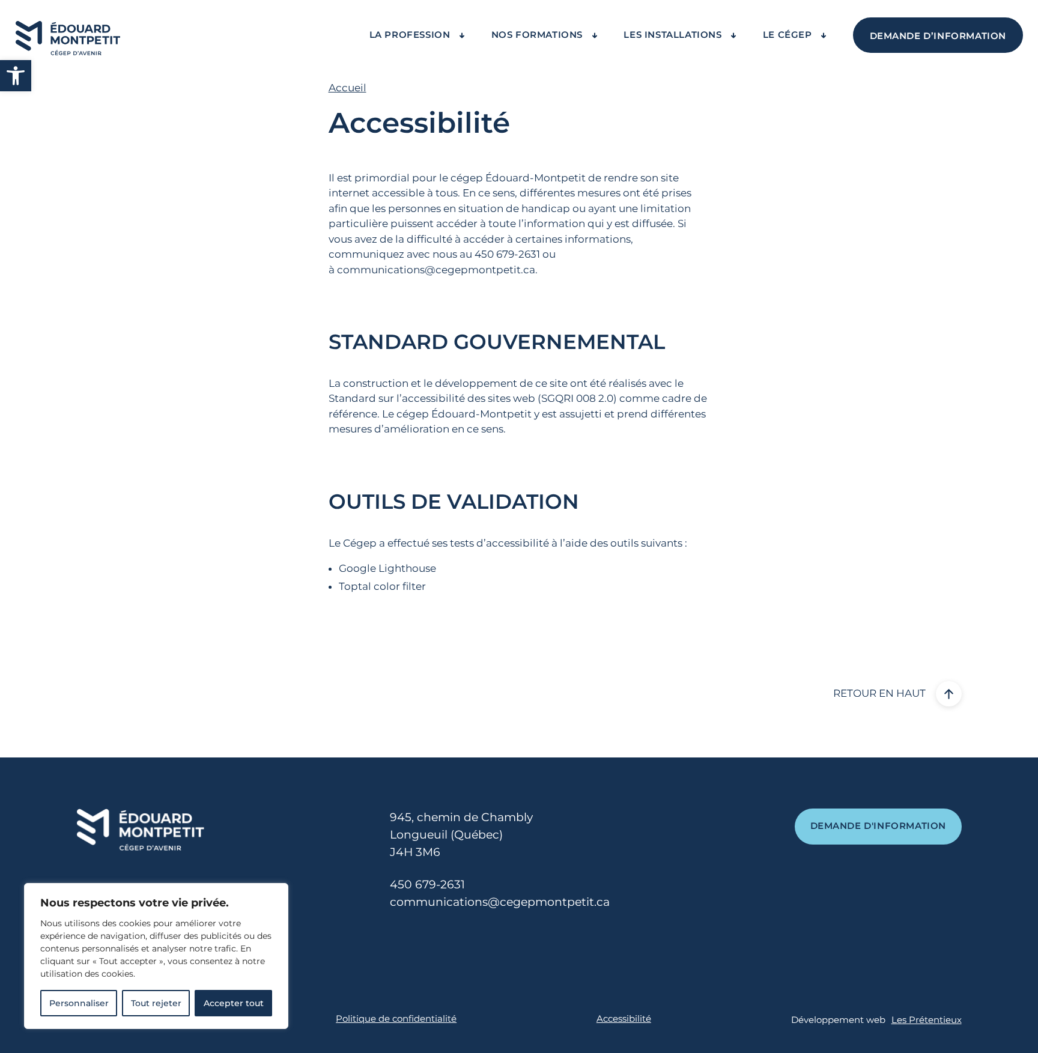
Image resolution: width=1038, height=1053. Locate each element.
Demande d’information (938, 36)
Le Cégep (789, 34)
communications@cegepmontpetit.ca (436, 270)
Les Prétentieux (926, 1020)
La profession (411, 34)
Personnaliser (79, 1003)
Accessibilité (623, 1018)
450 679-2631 (427, 884)
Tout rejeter (156, 1003)
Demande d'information (878, 826)
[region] (156, 956)
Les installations (674, 34)
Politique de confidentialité (396, 1018)
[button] (15, 75)
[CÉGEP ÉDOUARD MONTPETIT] (68, 35)
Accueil (347, 88)
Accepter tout (234, 1003)
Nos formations (538, 34)
